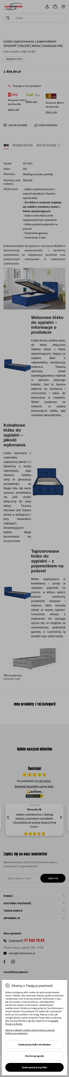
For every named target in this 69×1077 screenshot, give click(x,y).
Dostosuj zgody (34, 1055)
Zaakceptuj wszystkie (34, 1067)
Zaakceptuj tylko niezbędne (34, 1044)
